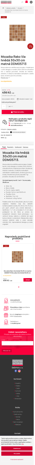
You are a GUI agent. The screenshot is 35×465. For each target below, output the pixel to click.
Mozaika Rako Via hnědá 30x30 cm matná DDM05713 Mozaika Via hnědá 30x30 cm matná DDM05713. (17, 272)
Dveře (18, 388)
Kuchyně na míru (18, 412)
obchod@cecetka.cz (17, 125)
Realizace (18, 424)
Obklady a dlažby (11, 129)
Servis (18, 419)
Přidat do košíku (18, 112)
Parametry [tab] (10, 147)
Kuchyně (18, 391)
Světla (18, 393)
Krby (18, 396)
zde (22, 444)
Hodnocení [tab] (18, 147)
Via (5, 137)
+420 (16, 123)
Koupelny (18, 383)
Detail (28, 280)
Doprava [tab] (25, 147)
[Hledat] (22, 2)
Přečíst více (4, 78)
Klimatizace (18, 398)
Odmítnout (17, 448)
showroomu (18, 316)
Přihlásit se (6, 350)
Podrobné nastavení (17, 459)
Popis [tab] (4, 147)
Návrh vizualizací (18, 422)
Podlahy (18, 386)
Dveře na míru (18, 414)
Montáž (18, 417)
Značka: (5, 132)
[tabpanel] (17, 264)
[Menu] (31, 2)
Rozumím (17, 454)
